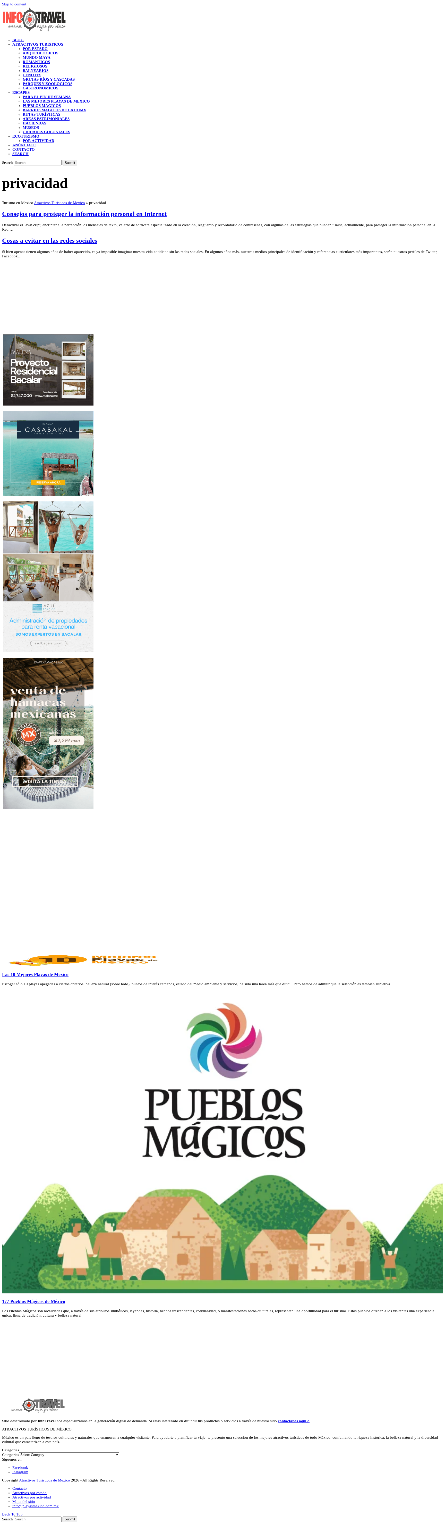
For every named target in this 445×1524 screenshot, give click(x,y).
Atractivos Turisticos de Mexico (59, 203)
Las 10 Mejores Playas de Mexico (35, 974)
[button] (20, 154)
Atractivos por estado (29, 1493)
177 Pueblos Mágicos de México (33, 1301)
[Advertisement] (156, 298)
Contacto (19, 1488)
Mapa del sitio (23, 1502)
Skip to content (14, 4)
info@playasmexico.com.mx (35, 1506)
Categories (10, 1455)
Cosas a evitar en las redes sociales (49, 240)
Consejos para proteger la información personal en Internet (84, 213)
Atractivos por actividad (31, 1497)
